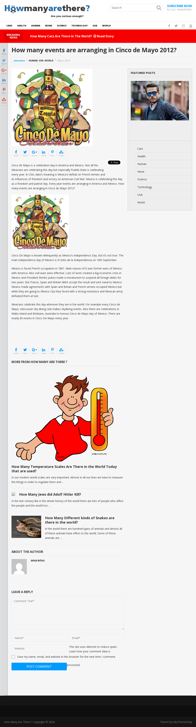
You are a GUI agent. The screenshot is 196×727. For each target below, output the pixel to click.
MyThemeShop (182, 722)
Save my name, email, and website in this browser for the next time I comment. (66, 656)
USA (95, 25)
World (106, 25)
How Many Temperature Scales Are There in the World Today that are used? (64, 468)
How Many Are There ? (18, 722)
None (48, 25)
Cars (9, 25)
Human (35, 25)
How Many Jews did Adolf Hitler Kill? (50, 494)
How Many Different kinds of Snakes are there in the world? (79, 520)
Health (21, 25)
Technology (79, 25)
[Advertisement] (30, 337)
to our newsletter (179, 7)
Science (61, 25)
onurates (19, 60)
